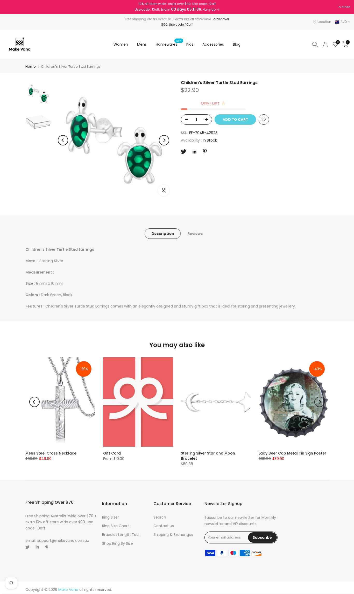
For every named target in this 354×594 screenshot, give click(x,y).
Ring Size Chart (115, 525)
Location (324, 21)
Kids (189, 44)
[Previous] (63, 140)
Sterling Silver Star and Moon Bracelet (208, 456)
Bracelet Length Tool (120, 534)
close (11, 7)
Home (30, 66)
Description (162, 233)
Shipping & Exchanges (173, 534)
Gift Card (112, 453)
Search (159, 517)
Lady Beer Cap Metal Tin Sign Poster (292, 453)
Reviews (195, 233)
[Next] (164, 140)
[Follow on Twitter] (183, 151)
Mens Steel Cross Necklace (50, 453)
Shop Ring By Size (117, 543)
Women (121, 44)
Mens (142, 44)
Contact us (163, 525)
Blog (236, 44)
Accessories (213, 44)
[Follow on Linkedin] (194, 152)
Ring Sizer (110, 517)
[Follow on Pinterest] (204, 151)
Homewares (168, 44)
